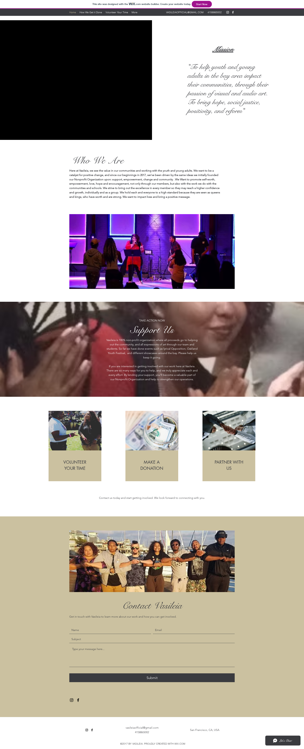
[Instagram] (227, 12)
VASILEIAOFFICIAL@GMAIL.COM (185, 12)
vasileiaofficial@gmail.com (142, 727)
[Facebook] (233, 12)
